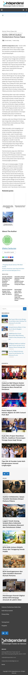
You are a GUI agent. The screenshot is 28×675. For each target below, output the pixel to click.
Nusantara (20, 33)
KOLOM (4, 478)
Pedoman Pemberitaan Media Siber (11, 607)
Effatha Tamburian (9, 248)
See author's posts (9, 252)
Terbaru (4, 315)
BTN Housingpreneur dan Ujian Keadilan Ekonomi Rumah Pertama (13, 574)
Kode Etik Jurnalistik (7, 610)
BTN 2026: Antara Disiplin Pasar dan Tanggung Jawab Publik (13, 549)
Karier (3, 664)
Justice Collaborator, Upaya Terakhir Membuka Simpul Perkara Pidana (13, 499)
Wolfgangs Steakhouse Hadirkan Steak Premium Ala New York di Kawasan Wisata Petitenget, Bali (17, 345)
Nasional (15, 33)
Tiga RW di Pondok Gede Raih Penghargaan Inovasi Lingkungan (13, 463)
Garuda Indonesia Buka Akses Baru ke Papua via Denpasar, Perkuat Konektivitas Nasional (7, 281)
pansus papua (6, 260)
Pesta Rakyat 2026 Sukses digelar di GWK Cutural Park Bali (14, 413)
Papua (11, 260)
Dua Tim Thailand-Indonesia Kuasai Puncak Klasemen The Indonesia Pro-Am (16, 353)
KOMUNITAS (5, 363)
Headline (11, 33)
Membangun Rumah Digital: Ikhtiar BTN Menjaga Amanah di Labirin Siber (14, 598)
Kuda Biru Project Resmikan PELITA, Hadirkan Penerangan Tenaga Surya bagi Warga (13, 438)
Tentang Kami (5, 622)
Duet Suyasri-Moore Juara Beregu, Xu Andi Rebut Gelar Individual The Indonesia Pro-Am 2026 (17, 321)
